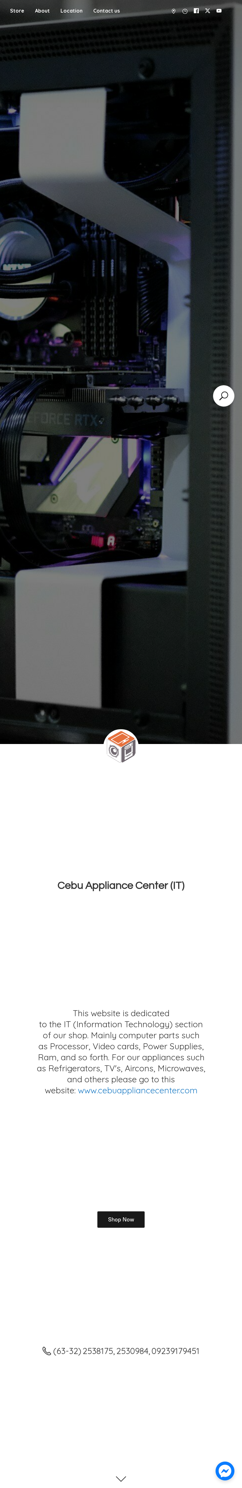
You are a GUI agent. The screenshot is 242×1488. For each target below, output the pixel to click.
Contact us (106, 11)
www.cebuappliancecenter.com (138, 1090)
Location (71, 11)
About (42, 11)
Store (17, 11)
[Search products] (223, 396)
